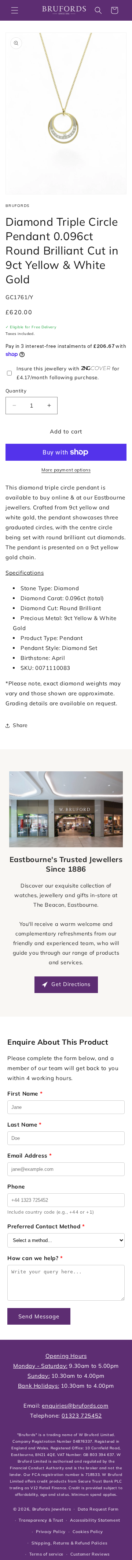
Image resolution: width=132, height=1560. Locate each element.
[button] (15, 10)
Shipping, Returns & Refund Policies (69, 1543)
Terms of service (46, 1554)
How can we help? (35, 1258)
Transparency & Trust (41, 1520)
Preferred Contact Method (46, 1226)
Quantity (16, 391)
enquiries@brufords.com (75, 1405)
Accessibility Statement (95, 1520)
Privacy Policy (51, 1531)
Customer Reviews (90, 1554)
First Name (25, 1093)
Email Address (29, 1155)
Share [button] (20, 725)
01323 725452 (82, 1415)
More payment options (66, 470)
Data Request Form (98, 1509)
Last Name (24, 1124)
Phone (16, 1186)
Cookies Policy (88, 1531)
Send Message (38, 1316)
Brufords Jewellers (51, 1508)
